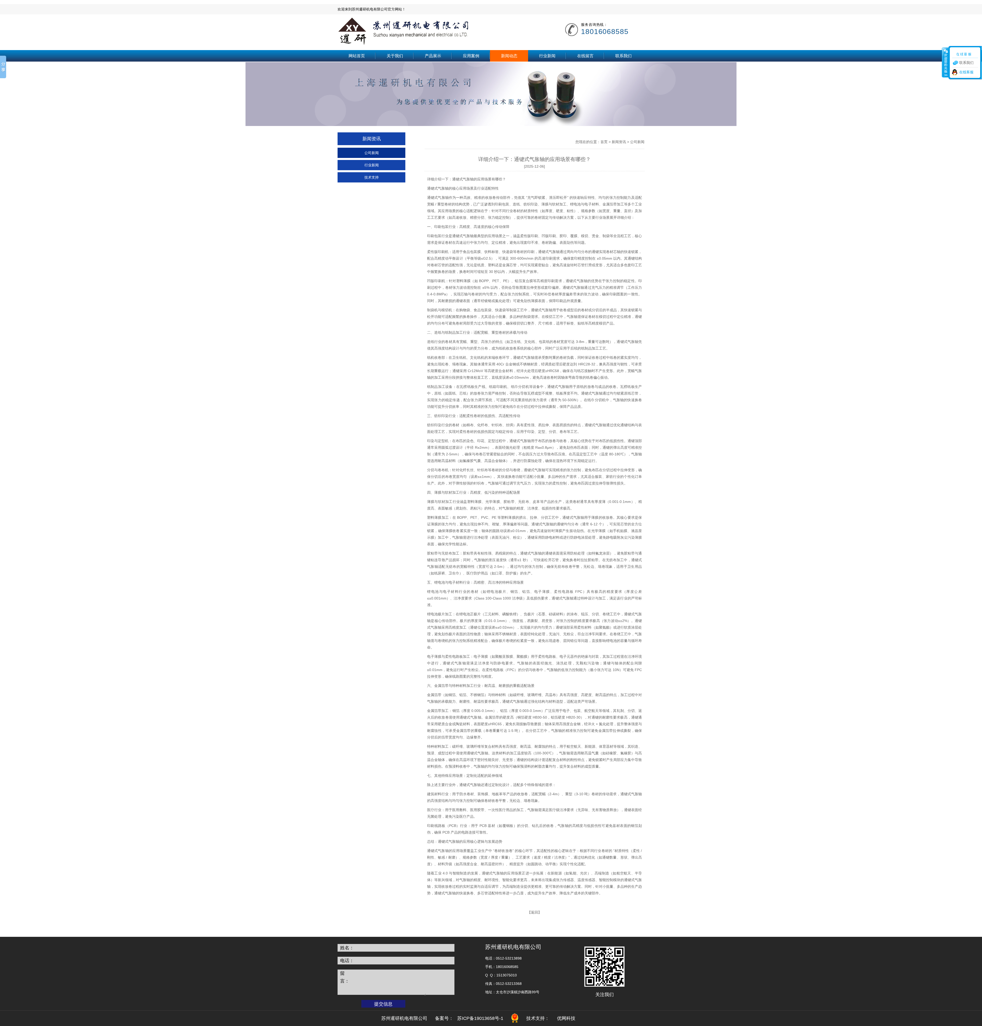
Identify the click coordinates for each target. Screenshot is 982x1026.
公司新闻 (371, 153)
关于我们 (395, 56)
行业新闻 (547, 56)
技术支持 (371, 177)
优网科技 (566, 1018)
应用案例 (471, 56)
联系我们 (623, 56)
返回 (534, 912)
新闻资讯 (619, 142)
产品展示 (433, 56)
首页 (604, 142)
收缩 (945, 62)
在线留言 (585, 56)
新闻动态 (509, 56)
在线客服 (966, 72)
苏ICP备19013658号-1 (480, 1018)
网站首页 (357, 56)
